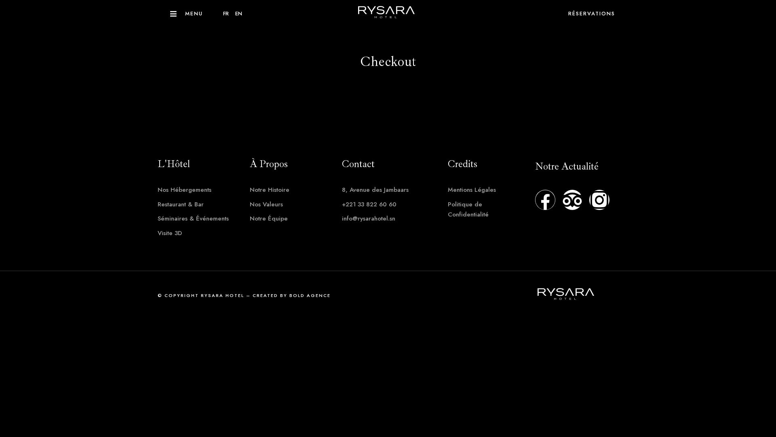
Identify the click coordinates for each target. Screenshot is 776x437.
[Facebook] (545, 200)
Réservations (591, 13)
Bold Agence (310, 295)
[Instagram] (599, 200)
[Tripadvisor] (572, 200)
